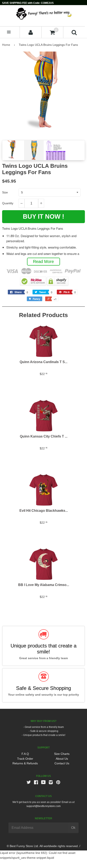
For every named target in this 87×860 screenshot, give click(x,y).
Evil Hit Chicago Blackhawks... (43, 510)
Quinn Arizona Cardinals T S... (43, 362)
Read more (43, 261)
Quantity (7, 203)
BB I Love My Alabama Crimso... (43, 585)
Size (5, 192)
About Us (62, 758)
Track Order (25, 758)
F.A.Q (25, 753)
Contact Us (61, 763)
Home (6, 44)
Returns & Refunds (25, 763)
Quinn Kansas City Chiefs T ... (43, 436)
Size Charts (61, 753)
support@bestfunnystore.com (43, 806)
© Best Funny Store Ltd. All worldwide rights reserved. (43, 846)
